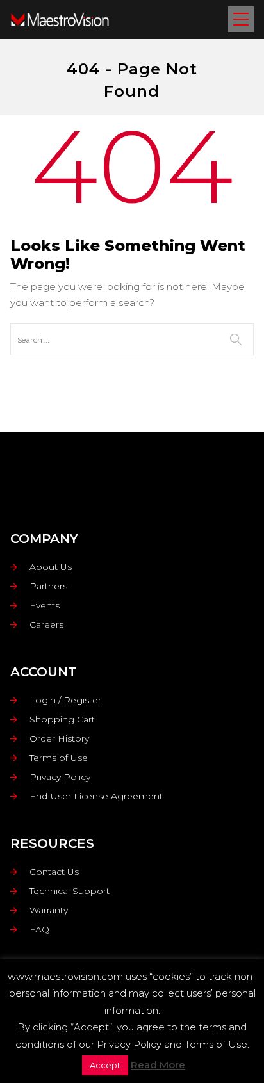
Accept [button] (105, 1065)
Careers (46, 624)
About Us (50, 567)
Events (44, 605)
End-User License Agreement (96, 796)
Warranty (48, 910)
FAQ (39, 929)
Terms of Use (58, 757)
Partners (48, 586)
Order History (59, 738)
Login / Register (65, 700)
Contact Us (54, 871)
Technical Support (69, 891)
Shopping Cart (62, 719)
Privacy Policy (59, 777)
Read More (158, 1065)
